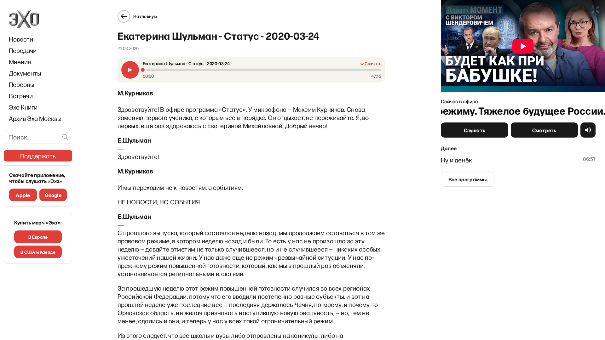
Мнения (20, 62)
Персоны (21, 84)
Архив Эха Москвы (35, 118)
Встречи (21, 96)
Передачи (23, 50)
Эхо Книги (23, 107)
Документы (25, 73)
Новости (21, 39)
